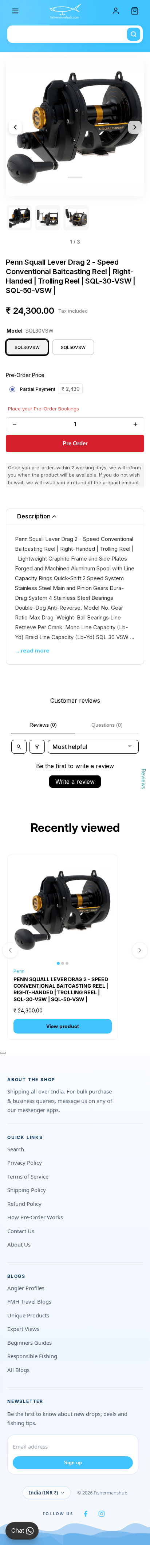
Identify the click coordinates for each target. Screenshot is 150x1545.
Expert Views (23, 1328)
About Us (19, 1244)
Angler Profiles (25, 1288)
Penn (18, 971)
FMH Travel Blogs (29, 1301)
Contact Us (20, 1231)
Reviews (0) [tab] (43, 725)
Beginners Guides (29, 1342)
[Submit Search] (133, 34)
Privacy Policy (24, 1162)
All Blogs (18, 1369)
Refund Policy (24, 1203)
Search (15, 1149)
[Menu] (15, 11)
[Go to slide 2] (47, 217)
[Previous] (15, 127)
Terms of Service (27, 1176)
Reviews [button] (144, 779)
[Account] (116, 11)
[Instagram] (101, 1514)
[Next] (134, 127)
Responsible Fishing (32, 1356)
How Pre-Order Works (35, 1217)
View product (62, 1026)
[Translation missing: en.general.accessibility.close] (3, 1053)
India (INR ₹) (43, 1492)
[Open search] (19, 747)
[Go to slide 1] (19, 217)
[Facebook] (85, 1514)
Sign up (73, 1462)
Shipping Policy (26, 1189)
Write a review (75, 781)
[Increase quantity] (135, 424)
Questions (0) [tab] (107, 725)
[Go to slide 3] (76, 217)
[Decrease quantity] (14, 424)
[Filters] (37, 747)
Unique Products (28, 1315)
